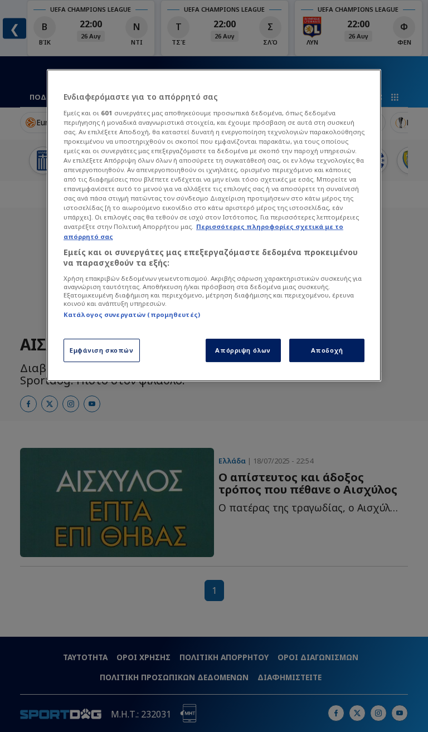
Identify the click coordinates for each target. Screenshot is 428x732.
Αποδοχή (327, 350)
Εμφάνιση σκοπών (102, 350)
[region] (214, 225)
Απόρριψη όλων (242, 350)
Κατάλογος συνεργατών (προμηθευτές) (132, 314)
